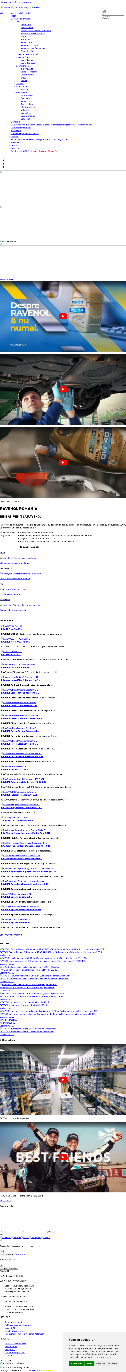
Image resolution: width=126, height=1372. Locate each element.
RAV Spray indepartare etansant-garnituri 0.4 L (26, 846)
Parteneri (15, 142)
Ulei (17, 22)
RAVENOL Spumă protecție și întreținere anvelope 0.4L (29, 871)
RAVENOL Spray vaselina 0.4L (16, 922)
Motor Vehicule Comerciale (33, 48)
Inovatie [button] (14, 136)
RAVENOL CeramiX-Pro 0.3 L (15, 769)
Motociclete (26, 42)
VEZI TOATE (5, 1201)
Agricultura (26, 25)
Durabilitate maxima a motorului (15, 579)
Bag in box (62, 139)
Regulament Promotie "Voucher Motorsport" (25, 1334)
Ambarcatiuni (27, 27)
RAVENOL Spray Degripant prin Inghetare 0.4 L (25, 884)
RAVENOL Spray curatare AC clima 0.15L (21, 910)
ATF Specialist (50, 139)
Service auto (26, 119)
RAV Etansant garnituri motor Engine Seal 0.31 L (25, 833)
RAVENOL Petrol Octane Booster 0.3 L (20, 731)
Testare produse (66, 125)
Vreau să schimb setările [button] (106, 1363)
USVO (31, 139)
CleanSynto (39, 139)
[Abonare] (51, 1232)
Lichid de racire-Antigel (27, 54)
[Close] (2, 1251)
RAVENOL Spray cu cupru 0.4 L (16, 897)
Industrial (25, 39)
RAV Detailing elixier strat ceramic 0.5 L (21, 807)
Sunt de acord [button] (77, 1363)
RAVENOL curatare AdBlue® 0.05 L (18, 667)
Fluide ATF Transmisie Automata (36, 30)
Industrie (25, 110)
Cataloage (19, 128)
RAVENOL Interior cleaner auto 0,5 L (19, 795)
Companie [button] (15, 122)
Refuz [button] (89, 1363)
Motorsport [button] (16, 131)
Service (24, 89)
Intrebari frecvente (14, 1331)
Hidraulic (25, 36)
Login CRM (10, 1328)
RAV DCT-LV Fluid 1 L (11, 629)
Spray (23, 78)
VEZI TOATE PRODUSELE (11, 935)
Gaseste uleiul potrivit (21, 13)
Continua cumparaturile (9, 1268)
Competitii (22, 133)
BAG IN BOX (5, 600)
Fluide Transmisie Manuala (33, 33)
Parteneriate (33, 133)
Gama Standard (28, 63)
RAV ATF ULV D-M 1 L (11, 654)
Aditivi (24, 80)
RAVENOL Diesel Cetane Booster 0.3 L (20, 693)
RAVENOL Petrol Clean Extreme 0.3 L (19, 744)
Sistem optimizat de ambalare (14, 610)
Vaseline (20, 83)
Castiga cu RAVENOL (20, 151)
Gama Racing (27, 60)
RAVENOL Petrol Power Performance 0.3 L (22, 756)
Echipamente (22, 86)
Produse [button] (15, 16)
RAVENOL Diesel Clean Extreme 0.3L (19, 705)
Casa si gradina (28, 116)
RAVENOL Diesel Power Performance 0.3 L (22, 718)
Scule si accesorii (29, 72)
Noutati (27, 128)
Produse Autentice (19, 139)
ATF (1, 584)
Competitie (26, 113)
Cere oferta (20, 1254)
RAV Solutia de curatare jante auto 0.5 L (21, 859)
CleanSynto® (11, 1347)
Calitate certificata (50, 125)
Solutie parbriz (27, 75)
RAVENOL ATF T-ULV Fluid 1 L (15, 642)
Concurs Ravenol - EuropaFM (43, 151)
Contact (15, 145)
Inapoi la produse (7, 1254)
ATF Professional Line (10, 594)
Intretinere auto (23, 66)
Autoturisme (26, 95)
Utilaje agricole (28, 107)
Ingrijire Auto (27, 69)
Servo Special (27, 51)
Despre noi (16, 125)
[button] (4, 279)
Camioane (25, 98)
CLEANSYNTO (6, 568)
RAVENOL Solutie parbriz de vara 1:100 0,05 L (23, 782)
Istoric (14, 133)
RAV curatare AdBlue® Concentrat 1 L (20, 680)
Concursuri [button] (16, 148)
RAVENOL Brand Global (31, 125)
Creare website (34, 1370)
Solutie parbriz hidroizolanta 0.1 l (18, 820)
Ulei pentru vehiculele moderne (14, 563)
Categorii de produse (20, 19)
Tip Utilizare (21, 92)
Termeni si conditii (13, 1322)
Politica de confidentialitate (18, 1325)
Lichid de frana (23, 57)
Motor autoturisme (29, 45)
